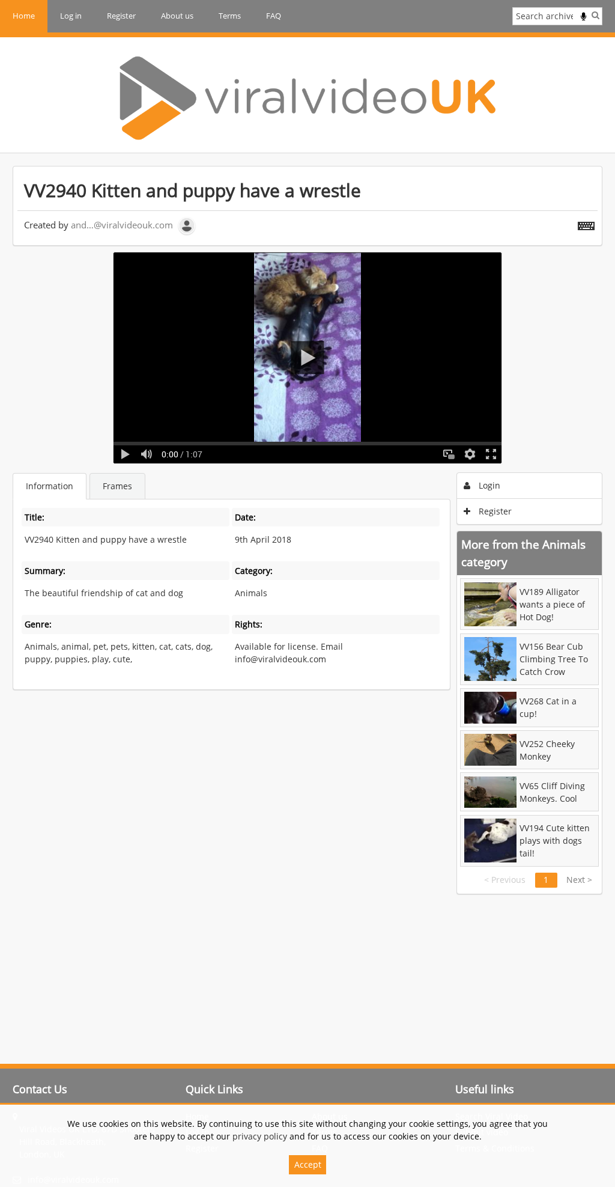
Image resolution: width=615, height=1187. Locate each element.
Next (579, 879)
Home (24, 15)
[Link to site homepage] (307, 98)
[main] (307, 530)
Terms (230, 15)
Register (121, 15)
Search (595, 15)
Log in (71, 15)
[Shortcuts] (586, 223)
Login (488, 485)
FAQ (273, 15)
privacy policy (259, 1136)
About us (177, 15)
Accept (307, 1164)
